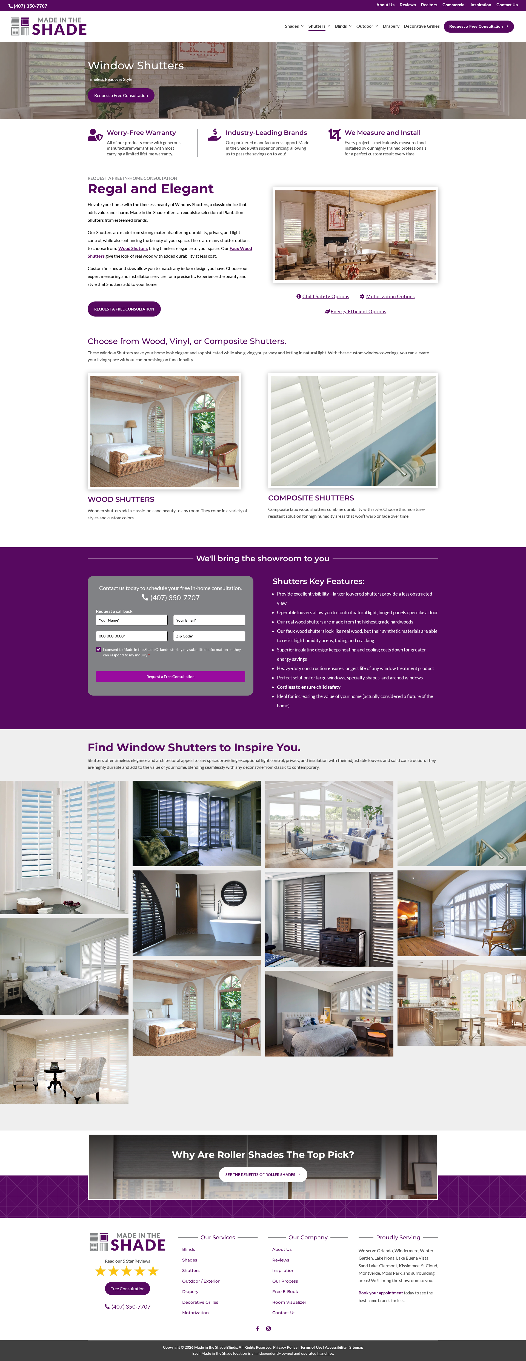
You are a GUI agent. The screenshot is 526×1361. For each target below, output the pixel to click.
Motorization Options (390, 296)
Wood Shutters (133, 248)
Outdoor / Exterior (201, 1281)
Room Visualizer (289, 1302)
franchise (325, 1353)
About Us (385, 5)
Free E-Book (285, 1291)
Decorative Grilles (200, 1302)
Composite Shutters (311, 498)
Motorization (195, 1312)
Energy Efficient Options (358, 311)
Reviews (408, 5)
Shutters (191, 1270)
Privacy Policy (285, 1347)
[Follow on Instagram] (268, 1328)
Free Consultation (127, 1288)
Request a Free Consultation (121, 95)
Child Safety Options (325, 296)
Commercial (453, 5)
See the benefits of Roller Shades (260, 1174)
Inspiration (481, 5)
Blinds (188, 1249)
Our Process (285, 1281)
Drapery (190, 1291)
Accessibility (336, 1347)
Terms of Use (311, 1347)
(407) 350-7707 (175, 597)
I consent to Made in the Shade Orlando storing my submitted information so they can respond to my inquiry (172, 652)
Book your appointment (381, 1292)
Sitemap (356, 1347)
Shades (189, 1260)
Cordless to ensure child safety (309, 687)
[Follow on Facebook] (257, 1328)
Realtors (429, 5)
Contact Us (507, 5)
